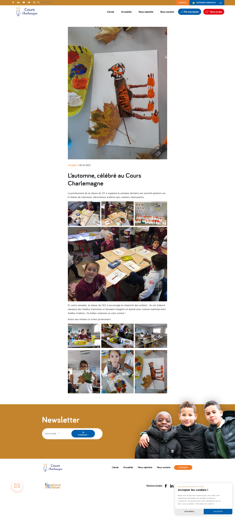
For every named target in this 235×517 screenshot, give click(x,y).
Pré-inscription (191, 11)
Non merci (189, 511)
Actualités (126, 11)
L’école (110, 11)
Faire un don (215, 11)
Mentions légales (154, 485)
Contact (182, 2)
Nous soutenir (167, 11)
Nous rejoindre (146, 11)
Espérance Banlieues (206, 2)
